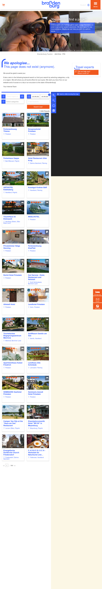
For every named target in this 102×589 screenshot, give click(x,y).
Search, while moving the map (69, 94)
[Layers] (53, 110)
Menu (95, 6)
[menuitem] (83, 5)
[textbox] (12, 101)
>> (15, 465)
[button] (97, 306)
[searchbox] (13, 96)
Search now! (38, 107)
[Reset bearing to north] (53, 105)
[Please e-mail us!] (86, 72)
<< (4, 465)
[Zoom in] (53, 95)
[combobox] (12, 97)
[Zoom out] (53, 100)
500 (12, 465)
